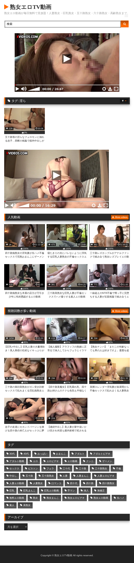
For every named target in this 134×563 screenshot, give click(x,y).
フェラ (50, 468)
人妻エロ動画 (16, 483)
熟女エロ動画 (101, 497)
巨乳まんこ (29, 490)
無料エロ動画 (16, 497)
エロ (35, 461)
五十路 (29, 475)
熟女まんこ (53, 497)
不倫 (118, 468)
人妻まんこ (82, 475)
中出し (13, 475)
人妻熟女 (38, 483)
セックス (14, 468)
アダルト (79, 453)
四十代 (73, 483)
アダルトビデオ (101, 453)
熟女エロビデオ (76, 497)
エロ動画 (72, 461)
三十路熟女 (101, 468)
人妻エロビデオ (105, 475)
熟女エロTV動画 (30, 7)
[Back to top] (123, 552)
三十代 (66, 468)
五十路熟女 (48, 475)
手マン (71, 490)
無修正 (101, 490)
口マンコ (56, 483)
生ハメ (120, 497)
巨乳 (11, 490)
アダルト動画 (16, 461)
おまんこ (61, 453)
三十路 (82, 468)
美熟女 (27, 505)
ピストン (33, 468)
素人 (11, 505)
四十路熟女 (108, 483)
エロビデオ (53, 461)
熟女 (35, 497)
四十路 (90, 483)
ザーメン (107, 461)
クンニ (90, 461)
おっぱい (42, 453)
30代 (12, 453)
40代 (26, 453)
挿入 (86, 490)
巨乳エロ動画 (51, 490)
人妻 (65, 475)
